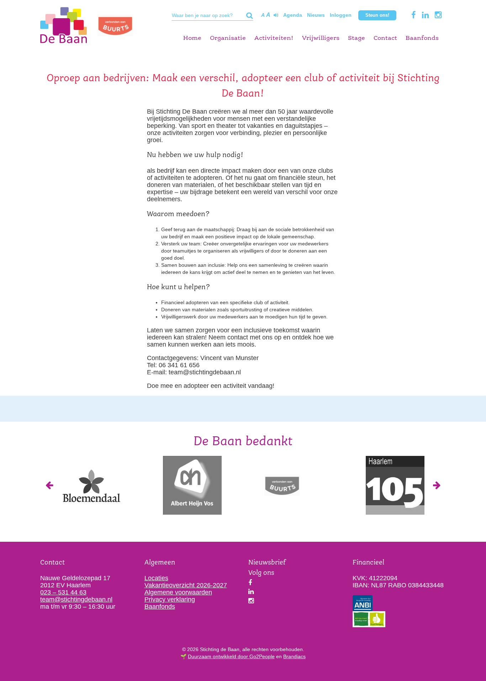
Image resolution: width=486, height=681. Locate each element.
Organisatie (228, 38)
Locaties (156, 578)
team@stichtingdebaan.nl (76, 599)
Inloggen (341, 15)
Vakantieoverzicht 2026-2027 (185, 585)
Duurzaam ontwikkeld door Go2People (231, 656)
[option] (91, 485)
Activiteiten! (274, 38)
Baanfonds (422, 38)
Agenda (292, 15)
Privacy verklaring (169, 599)
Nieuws (316, 15)
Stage (356, 38)
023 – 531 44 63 (63, 592)
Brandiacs (294, 656)
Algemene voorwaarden (178, 592)
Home (192, 38)
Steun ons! (377, 15)
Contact (385, 38)
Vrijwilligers (320, 38)
